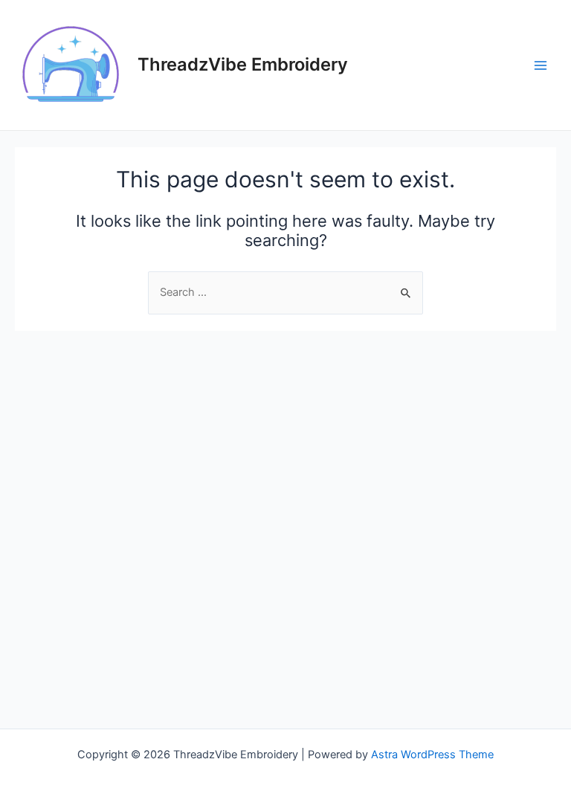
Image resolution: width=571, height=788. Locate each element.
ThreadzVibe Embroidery (243, 64)
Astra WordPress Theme (432, 754)
